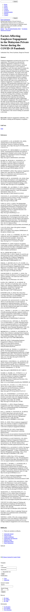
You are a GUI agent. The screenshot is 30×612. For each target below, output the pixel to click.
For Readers (7, 607)
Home (5, 4)
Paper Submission (5, 19)
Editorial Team (8, 540)
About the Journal (8, 534)
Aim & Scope (7, 535)
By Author (7, 599)
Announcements (8, 12)
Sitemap (6, 13)
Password (3, 569)
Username (3, 567)
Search (6, 7)
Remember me (7, 571)
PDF (2, 128)
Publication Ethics (9, 541)
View (5, 578)
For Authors (7, 608)
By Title (6, 601)
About (5, 6)
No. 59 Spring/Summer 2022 (13, 29)
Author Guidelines (9, 537)
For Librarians (8, 610)
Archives (6, 10)
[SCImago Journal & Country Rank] (10, 557)
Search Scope (4, 588)
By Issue (6, 598)
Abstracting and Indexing (10, 538)
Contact (6, 15)
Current (6, 9)
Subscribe (6, 580)
